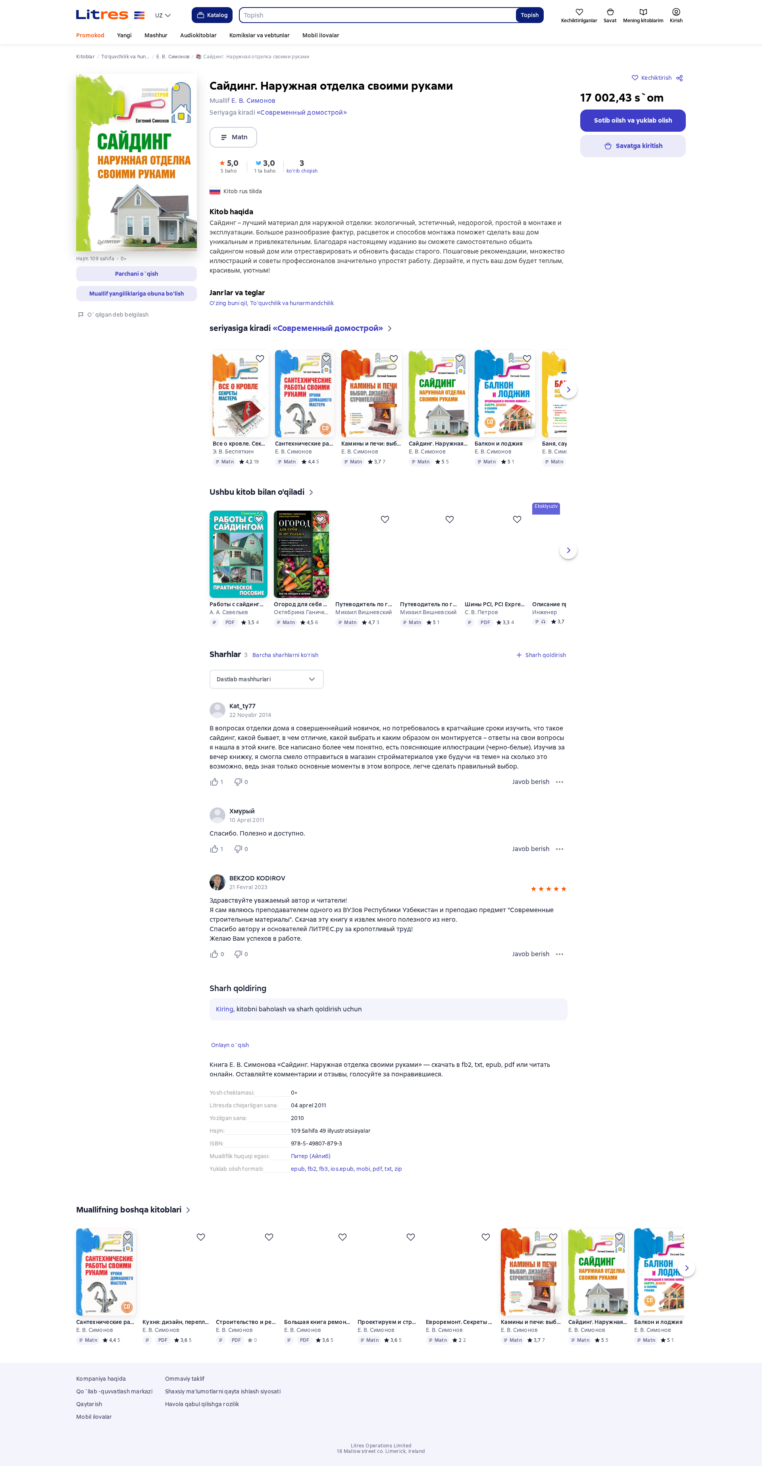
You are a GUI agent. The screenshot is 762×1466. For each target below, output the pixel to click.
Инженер (544, 624)
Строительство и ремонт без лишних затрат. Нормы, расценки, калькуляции (247, 1346)
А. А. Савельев (229, 624)
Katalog (217, 15)
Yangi (124, 35)
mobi (363, 1181)
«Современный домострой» (302, 112)
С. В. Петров (481, 624)
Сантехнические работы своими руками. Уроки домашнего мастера (305, 456)
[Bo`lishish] (681, 78)
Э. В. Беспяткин (233, 464)
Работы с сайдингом (238, 617)
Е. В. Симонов (293, 464)
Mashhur (155, 35)
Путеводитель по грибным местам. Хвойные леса (364, 617)
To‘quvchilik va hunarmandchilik (292, 315)
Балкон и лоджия (499, 456)
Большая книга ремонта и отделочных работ (318, 1346)
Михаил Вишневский (363, 624)
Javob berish (531, 794)
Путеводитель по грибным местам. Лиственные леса (429, 617)
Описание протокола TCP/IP (562, 617)
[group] (389, 723)
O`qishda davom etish (702, 1423)
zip (398, 1181)
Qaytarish (89, 1427)
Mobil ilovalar (320, 35)
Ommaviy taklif (185, 1401)
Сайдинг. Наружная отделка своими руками (438, 456)
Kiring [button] (224, 1022)
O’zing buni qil (228, 315)
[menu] (164, 15)
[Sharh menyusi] (560, 795)
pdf (377, 1181)
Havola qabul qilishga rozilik (202, 1427)
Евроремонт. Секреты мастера (461, 1346)
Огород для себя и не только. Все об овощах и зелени (301, 617)
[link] (377, 719)
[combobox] (377, 15)
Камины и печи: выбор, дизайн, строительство (371, 456)
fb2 (312, 1181)
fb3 (323, 1181)
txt (388, 1181)
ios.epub (342, 1181)
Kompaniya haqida (101, 1401)
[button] (136, 273)
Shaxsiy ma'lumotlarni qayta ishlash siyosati (223, 1414)
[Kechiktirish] (260, 371)
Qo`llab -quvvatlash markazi (114, 1414)
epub (298, 1181)
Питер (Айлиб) (311, 1168)
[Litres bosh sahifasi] (110, 15)
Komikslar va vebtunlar (259, 35)
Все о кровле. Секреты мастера (240, 456)
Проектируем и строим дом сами (389, 1346)
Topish (530, 15)
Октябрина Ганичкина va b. (301, 624)
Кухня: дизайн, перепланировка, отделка (176, 1346)
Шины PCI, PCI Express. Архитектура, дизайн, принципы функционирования (495, 617)
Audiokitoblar (198, 35)
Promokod (90, 35)
